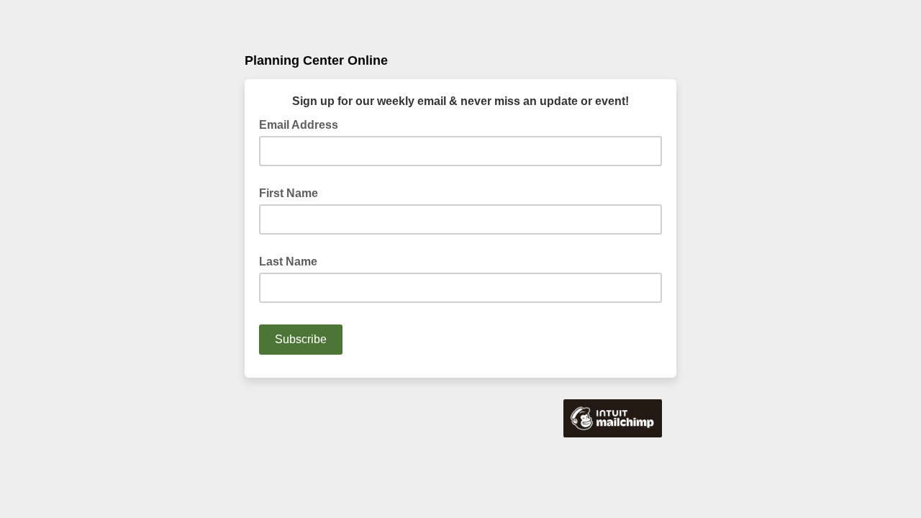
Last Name (288, 261)
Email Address (303, 124)
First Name (288, 193)
